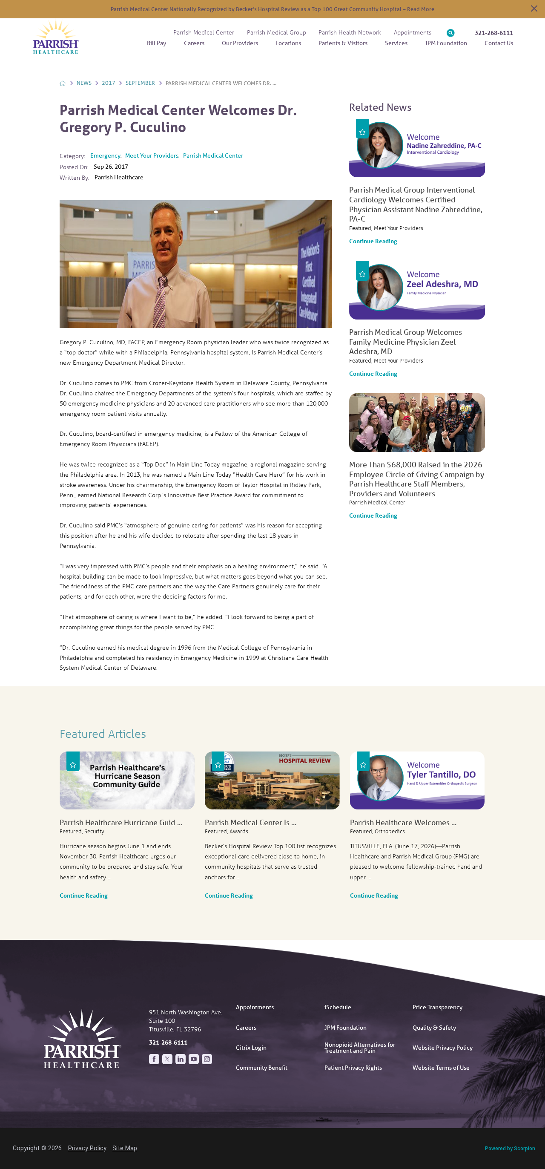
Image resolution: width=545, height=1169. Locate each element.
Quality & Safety (434, 1027)
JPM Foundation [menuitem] (446, 43)
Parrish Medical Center (213, 155)
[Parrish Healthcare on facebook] (154, 1059)
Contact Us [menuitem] (499, 43)
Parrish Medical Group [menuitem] (276, 32)
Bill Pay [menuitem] (156, 43)
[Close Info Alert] (534, 9)
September (140, 82)
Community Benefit (261, 1067)
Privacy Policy (87, 1148)
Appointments (255, 1007)
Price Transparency (437, 1007)
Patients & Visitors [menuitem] (342, 43)
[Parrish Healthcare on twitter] (167, 1059)
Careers (246, 1027)
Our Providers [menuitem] (240, 43)
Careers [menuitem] (194, 43)
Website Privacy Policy (443, 1047)
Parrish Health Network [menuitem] (349, 32)
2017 (108, 82)
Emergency (105, 155)
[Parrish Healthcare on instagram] (207, 1059)
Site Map (124, 1148)
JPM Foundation (345, 1027)
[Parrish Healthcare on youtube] (194, 1059)
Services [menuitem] (396, 43)
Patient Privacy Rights (353, 1067)
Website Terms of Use (441, 1067)
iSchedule (337, 1007)
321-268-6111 (494, 32)
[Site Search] (451, 33)
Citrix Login (251, 1047)
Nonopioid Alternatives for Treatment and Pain (359, 1047)
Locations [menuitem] (288, 43)
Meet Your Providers (151, 155)
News (84, 82)
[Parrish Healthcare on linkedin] (180, 1059)
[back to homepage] (63, 83)
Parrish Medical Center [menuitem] (203, 32)
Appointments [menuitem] (412, 32)
